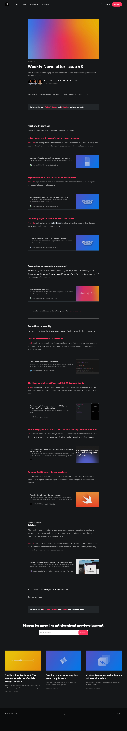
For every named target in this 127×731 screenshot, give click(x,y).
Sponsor (82, 714)
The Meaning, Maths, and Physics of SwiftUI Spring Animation (56, 382)
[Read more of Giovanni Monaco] (40, 82)
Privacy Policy (61, 714)
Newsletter (45, 4)
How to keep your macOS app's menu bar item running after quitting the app (63, 429)
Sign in (107, 4)
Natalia (30, 343)
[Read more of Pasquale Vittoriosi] (30, 82)
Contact (24, 4)
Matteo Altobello (63, 81)
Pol (29, 434)
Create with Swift (9, 714)
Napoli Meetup (34, 4)
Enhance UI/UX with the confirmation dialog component (54, 138)
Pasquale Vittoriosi (50, 81)
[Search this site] (101, 4)
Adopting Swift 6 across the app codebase (47, 472)
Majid (30, 476)
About (16, 4)
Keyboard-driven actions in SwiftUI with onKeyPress (52, 177)
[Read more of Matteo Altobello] (35, 82)
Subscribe (117, 4)
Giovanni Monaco (75, 81)
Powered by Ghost (117, 714)
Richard (31, 543)
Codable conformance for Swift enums (45, 338)
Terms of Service (51, 714)
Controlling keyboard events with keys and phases (51, 218)
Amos (30, 387)
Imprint (69, 714)
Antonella (31, 142)
